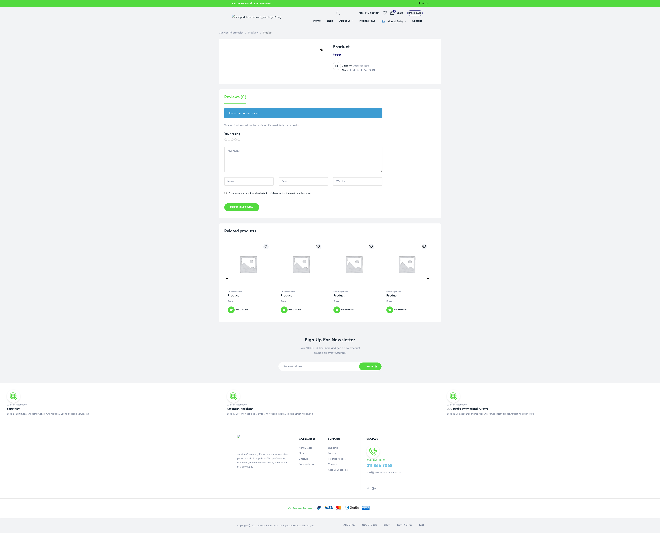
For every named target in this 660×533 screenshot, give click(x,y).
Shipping (333, 447)
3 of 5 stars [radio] (232, 139)
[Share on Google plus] (365, 70)
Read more (241, 309)
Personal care (306, 464)
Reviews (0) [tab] (235, 97)
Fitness (302, 453)
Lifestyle (303, 458)
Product (233, 295)
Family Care (305, 447)
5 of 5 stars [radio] (238, 139)
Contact (332, 464)
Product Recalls (336, 458)
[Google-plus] (427, 3)
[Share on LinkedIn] (358, 70)
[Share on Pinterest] (370, 70)
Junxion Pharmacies (267, 525)
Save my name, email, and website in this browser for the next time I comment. (271, 193)
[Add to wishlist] (266, 246)
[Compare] (337, 66)
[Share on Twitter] (354, 70)
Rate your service (338, 469)
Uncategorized (361, 65)
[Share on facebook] (350, 70)
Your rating (232, 134)
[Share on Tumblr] (361, 70)
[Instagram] (423, 3)
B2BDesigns (307, 525)
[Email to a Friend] (374, 70)
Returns (332, 453)
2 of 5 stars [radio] (229, 139)
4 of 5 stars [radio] (235, 139)
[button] (415, 13)
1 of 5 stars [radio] (225, 139)
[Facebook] (419, 3)
